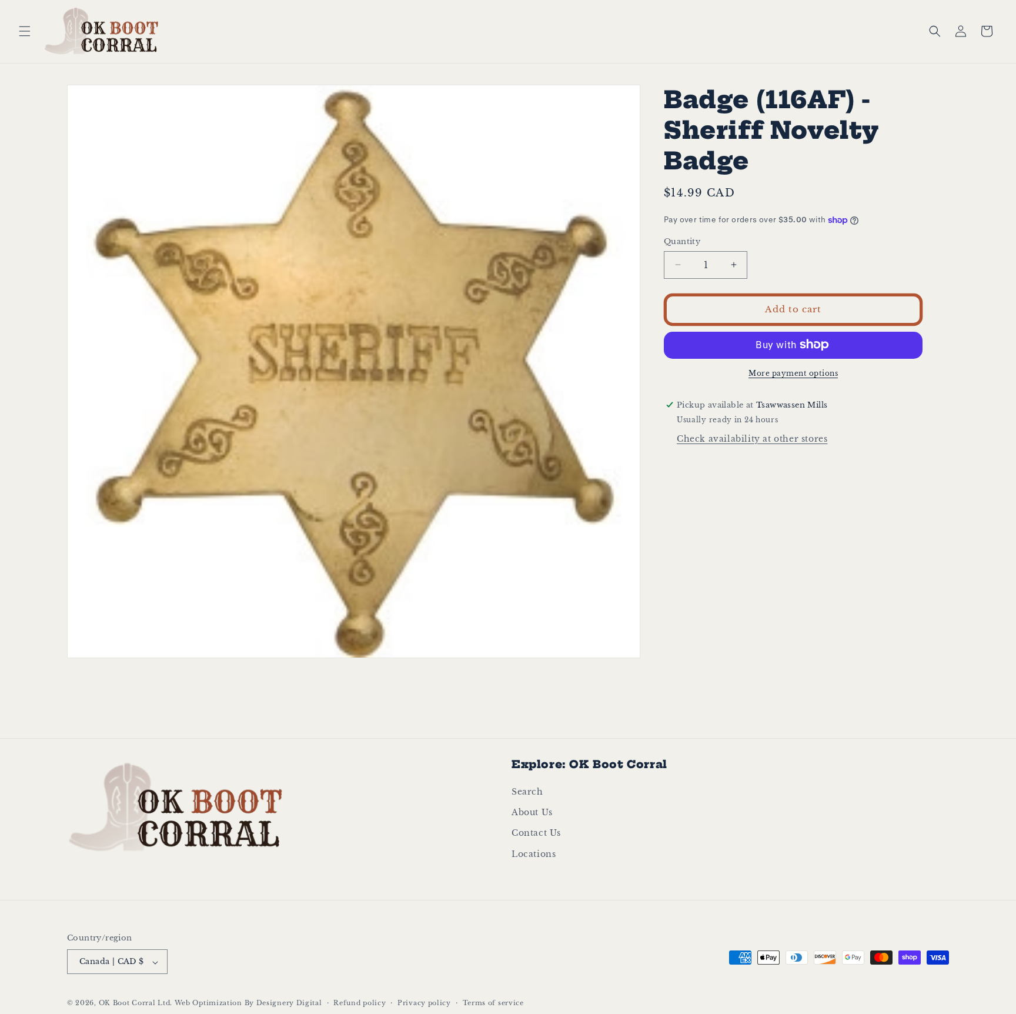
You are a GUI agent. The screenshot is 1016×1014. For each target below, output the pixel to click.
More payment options (793, 372)
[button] (25, 31)
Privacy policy (424, 1003)
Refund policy (359, 1003)
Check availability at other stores (752, 438)
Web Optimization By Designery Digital (248, 1003)
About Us (532, 813)
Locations (534, 854)
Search (527, 792)
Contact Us (536, 833)
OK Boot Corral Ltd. (135, 1003)
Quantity (682, 241)
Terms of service (493, 1003)
